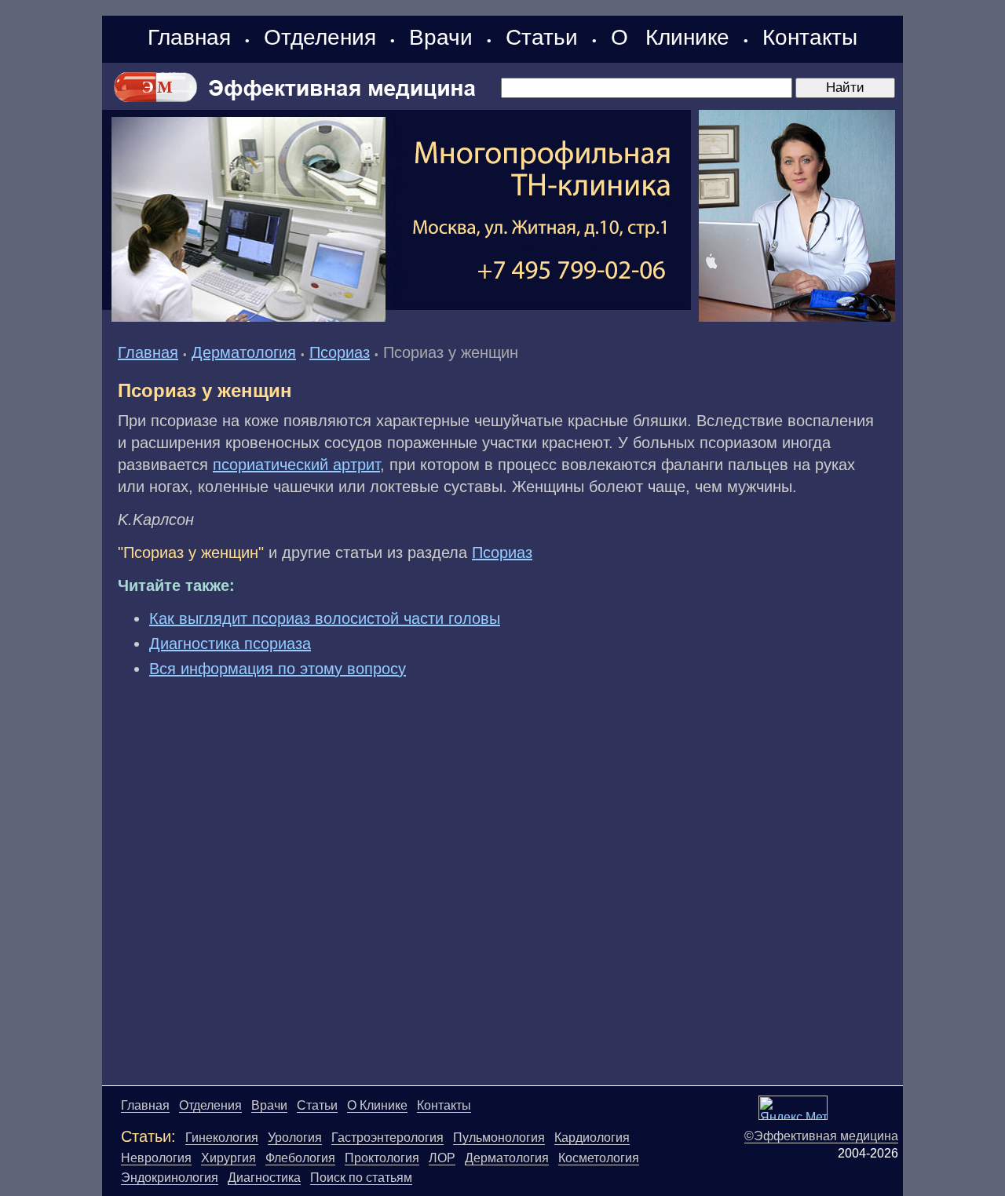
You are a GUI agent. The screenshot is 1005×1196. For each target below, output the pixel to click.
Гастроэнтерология (387, 1137)
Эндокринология (169, 1177)
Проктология (382, 1158)
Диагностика (264, 1177)
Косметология (598, 1158)
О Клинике (670, 37)
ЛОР (442, 1158)
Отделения (320, 37)
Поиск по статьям (361, 1177)
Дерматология (244, 352)
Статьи (542, 37)
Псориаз (339, 352)
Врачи (441, 37)
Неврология (156, 1158)
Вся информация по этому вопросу (277, 668)
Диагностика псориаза (230, 643)
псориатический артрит (296, 464)
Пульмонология (499, 1137)
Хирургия (228, 1158)
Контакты (809, 37)
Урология (295, 1137)
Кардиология (592, 1137)
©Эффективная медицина (821, 1136)
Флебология (300, 1158)
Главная (189, 37)
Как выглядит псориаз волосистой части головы (324, 618)
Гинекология (221, 1137)
